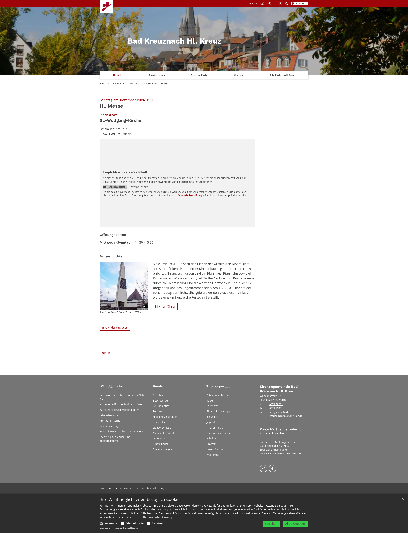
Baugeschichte (111, 256)
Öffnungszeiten (113, 235)
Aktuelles (134, 83)
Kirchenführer (165, 306)
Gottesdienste (149, 83)
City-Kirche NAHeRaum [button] (282, 75)
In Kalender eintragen (115, 327)
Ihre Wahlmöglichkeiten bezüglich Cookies (141, 499)
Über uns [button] (239, 75)
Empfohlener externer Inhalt (125, 172)
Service (159, 386)
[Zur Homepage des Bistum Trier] (299, 3)
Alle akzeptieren (295, 524)
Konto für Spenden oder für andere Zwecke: (281, 431)
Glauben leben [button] (157, 75)
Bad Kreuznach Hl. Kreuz (113, 83)
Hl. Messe (166, 83)
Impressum (105, 528)
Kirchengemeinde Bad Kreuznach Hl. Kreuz (279, 389)
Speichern (271, 524)
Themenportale (218, 386)
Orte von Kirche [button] (199, 75)
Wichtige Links (111, 386)
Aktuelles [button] (118, 75)
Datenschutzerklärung (157, 517)
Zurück (106, 352)
